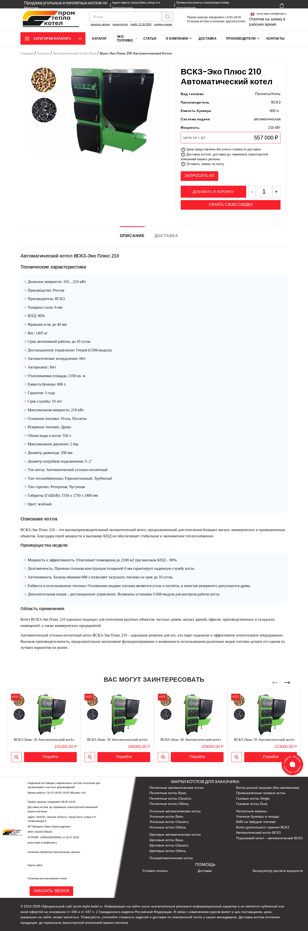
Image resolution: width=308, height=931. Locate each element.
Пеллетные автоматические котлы (176, 788)
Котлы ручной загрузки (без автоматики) (267, 788)
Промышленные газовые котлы (260, 793)
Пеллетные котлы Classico (170, 798)
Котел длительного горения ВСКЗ (262, 827)
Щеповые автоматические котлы (175, 834)
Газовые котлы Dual (251, 804)
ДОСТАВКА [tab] (166, 236)
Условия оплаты (155, 871)
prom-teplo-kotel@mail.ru (271, 13)
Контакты (275, 38)
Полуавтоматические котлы (171, 858)
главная (26, 53)
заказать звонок (100, 24)
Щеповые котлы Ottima (167, 851)
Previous (275, 683)
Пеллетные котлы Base (167, 793)
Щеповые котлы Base (166, 840)
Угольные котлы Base (166, 816)
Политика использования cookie (47, 878)
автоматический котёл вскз (74, 53)
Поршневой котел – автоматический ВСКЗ (269, 838)
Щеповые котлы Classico (168, 845)
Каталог (99, 38)
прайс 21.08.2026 (140, 24)
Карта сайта (35, 865)
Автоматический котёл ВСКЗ (258, 832)
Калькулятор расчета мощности (278, 871)
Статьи (149, 38)
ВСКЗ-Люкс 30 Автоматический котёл (117, 739)
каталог (43, 53)
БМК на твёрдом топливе (256, 822)
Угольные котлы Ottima (167, 827)
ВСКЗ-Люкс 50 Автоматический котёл (264, 739)
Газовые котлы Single (253, 798)
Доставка (207, 38)
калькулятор (120, 24)
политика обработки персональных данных (54, 852)
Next (287, 683)
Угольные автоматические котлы (175, 811)
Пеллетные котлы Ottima (168, 804)
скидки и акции (163, 24)
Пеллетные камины (251, 811)
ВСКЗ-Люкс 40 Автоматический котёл (190, 739)
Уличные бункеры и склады (257, 816)
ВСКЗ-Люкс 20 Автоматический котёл (44, 739)
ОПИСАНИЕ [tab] (132, 235)
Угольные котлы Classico (168, 822)
